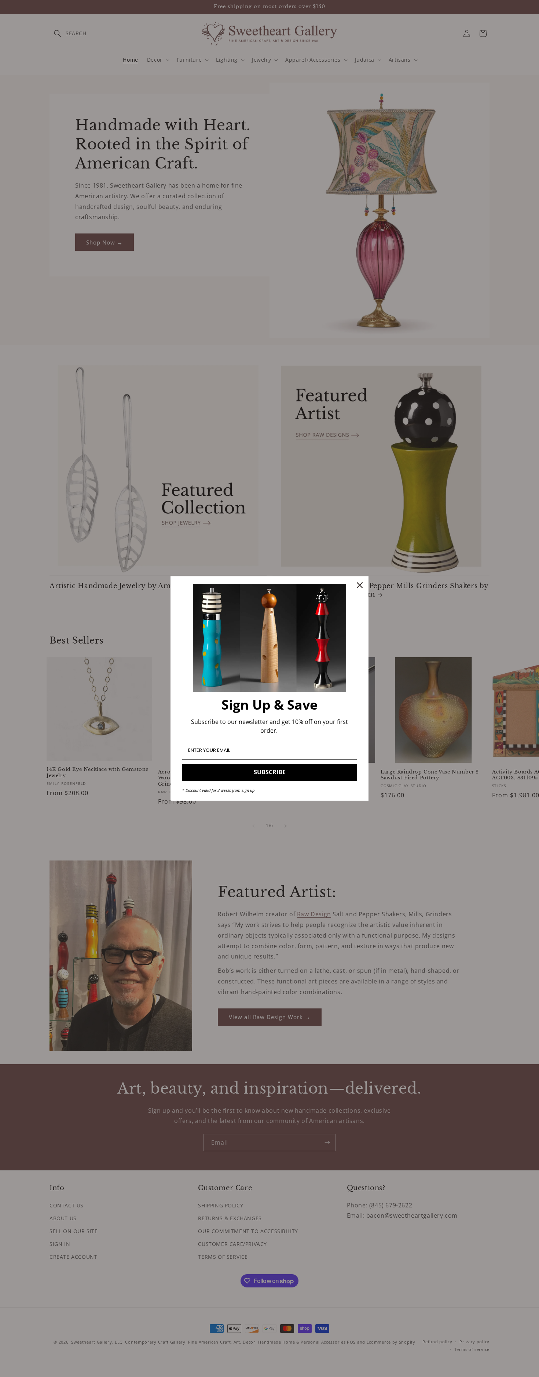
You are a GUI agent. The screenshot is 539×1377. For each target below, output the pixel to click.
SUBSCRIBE (270, 772)
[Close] (359, 585)
